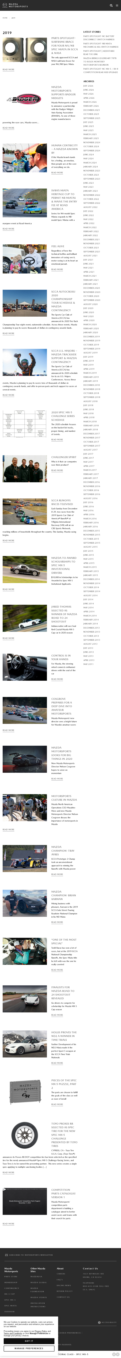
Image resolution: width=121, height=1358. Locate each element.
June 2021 (88, 264)
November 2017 (91, 437)
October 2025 (91, 114)
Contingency (11, 1288)
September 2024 (91, 150)
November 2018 (91, 389)
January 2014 (90, 623)
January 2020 (90, 332)
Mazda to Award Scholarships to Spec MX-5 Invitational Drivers (63, 565)
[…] (45, 1167)
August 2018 (90, 401)
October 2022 (91, 199)
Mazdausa (36, 1277)
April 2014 (88, 611)
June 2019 (88, 361)
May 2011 (88, 664)
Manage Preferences (29, 1348)
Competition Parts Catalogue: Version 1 (63, 1193)
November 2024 (91, 142)
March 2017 (90, 470)
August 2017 (90, 450)
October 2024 (91, 146)
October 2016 (91, 490)
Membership (11, 1283)
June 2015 (88, 555)
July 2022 (88, 211)
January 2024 (90, 166)
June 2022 (88, 215)
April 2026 (88, 98)
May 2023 (88, 187)
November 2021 (91, 243)
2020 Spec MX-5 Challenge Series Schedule (63, 416)
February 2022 (91, 231)
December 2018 (91, 385)
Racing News (64, 1285)
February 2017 (91, 474)
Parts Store (10, 1277)
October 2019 (91, 345)
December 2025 (91, 110)
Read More (8, 69)
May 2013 (88, 656)
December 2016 (91, 482)
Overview (9, 1312)
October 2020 (91, 296)
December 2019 (91, 336)
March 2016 (90, 518)
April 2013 (88, 660)
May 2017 (88, 462)
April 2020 (88, 320)
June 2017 (88, 458)
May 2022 (88, 219)
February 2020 (91, 328)
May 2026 (88, 94)
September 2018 (91, 397)
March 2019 (90, 373)
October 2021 (91, 247)
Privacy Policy (41, 1331)
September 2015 (91, 543)
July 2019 (88, 357)
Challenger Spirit (63, 457)
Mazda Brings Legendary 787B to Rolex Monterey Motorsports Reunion (99, 61)
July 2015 (88, 551)
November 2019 (91, 340)
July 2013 (88, 648)
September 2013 (91, 640)
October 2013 (91, 636)
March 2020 (90, 324)
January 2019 (90, 381)
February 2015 (91, 571)
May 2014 (88, 607)
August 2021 (90, 255)
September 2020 (91, 300)
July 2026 (88, 86)
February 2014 (91, 619)
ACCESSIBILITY (109, 1322)
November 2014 (91, 583)
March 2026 (90, 102)
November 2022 (91, 195)
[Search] (111, 5)
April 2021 (88, 272)
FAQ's (60, 1280)
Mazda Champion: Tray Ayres (62, 850)
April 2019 (88, 369)
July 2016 (88, 502)
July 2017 (88, 454)
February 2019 (91, 377)
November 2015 (91, 535)
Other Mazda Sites (38, 1270)
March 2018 (90, 421)
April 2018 (88, 417)
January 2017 (90, 478)
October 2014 (91, 587)
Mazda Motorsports (18, 5)
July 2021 (88, 260)
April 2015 (88, 563)
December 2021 (91, 239)
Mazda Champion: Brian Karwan (63, 895)
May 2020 (88, 316)
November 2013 (91, 632)
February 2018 (91, 425)
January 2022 (90, 235)
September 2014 (91, 591)
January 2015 (90, 575)
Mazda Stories (39, 1297)
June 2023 (88, 183)
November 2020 (91, 292)
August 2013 (90, 644)
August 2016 (90, 498)
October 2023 (91, 175)
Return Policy (65, 1291)
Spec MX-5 (10, 1300)
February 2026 (91, 106)
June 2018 (88, 409)
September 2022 (91, 203)
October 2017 (91, 442)
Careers (61, 1274)
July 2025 (88, 122)
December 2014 (91, 579)
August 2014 (90, 595)
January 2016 (90, 526)
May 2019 (88, 365)
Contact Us (63, 1297)
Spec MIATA (10, 1306)
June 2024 (88, 154)
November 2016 (91, 486)
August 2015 (90, 547)
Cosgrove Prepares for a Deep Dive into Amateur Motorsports (61, 706)
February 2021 (91, 280)
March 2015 (90, 567)
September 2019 (91, 349)
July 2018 (88, 405)
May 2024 (88, 158)
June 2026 (88, 90)
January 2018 (90, 429)
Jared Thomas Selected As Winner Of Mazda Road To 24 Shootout (64, 614)
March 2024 (90, 162)
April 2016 (88, 514)
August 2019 (90, 353)
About (60, 1268)
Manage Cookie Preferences (65, 1333)
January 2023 (90, 191)
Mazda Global (39, 1283)
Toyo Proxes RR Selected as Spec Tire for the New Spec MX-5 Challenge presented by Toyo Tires (64, 1134)
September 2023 (91, 179)
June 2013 (88, 652)
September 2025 (91, 118)
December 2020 (91, 288)
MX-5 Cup (9, 1294)
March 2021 (90, 276)
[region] (29, 1336)
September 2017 (91, 446)
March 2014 (90, 616)
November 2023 (91, 170)
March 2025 (90, 134)
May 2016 (88, 510)
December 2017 (91, 433)
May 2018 (88, 413)
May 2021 (88, 268)
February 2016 (91, 522)
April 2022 (88, 223)
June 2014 (88, 603)
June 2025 (88, 126)
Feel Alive (57, 246)
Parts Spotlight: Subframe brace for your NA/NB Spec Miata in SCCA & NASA (64, 45)
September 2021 (91, 251)
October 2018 (91, 393)
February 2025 (91, 138)
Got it (29, 1341)
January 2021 (90, 284)
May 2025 (88, 130)
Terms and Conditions (13, 1333)
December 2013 (91, 628)
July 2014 (88, 599)
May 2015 (88, 559)
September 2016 (91, 494)
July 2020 (88, 308)
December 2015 (91, 531)
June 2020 (88, 312)
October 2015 (91, 539)
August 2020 (90, 304)
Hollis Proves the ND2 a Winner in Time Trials (64, 1036)
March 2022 (90, 227)
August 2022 (90, 207)
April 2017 (88, 466)
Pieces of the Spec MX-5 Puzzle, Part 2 (64, 1084)
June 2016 (88, 506)
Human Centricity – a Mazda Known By (64, 149)
